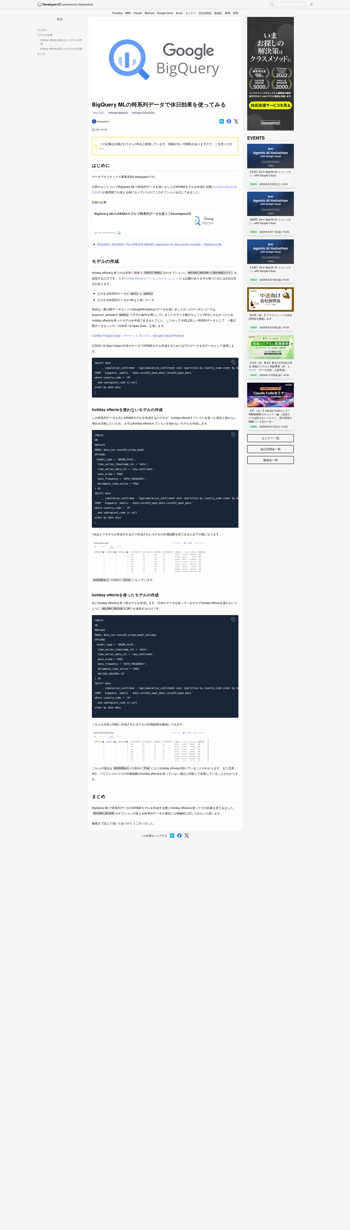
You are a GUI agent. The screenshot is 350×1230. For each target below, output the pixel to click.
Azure (179, 13)
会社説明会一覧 (270, 449)
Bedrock (149, 13)
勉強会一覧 (270, 460)
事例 (227, 13)
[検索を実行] (272, 4)
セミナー (191, 13)
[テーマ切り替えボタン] (311, 4)
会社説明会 (205, 13)
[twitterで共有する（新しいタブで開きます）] (236, 121)
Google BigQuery (119, 112)
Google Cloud (165, 13)
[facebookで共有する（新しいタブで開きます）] (229, 121)
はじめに (42, 29)
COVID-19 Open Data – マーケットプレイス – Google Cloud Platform (138, 335)
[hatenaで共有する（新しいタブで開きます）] (221, 121)
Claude (138, 13)
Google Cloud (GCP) (144, 112)
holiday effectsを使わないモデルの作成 (61, 41)
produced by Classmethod (78, 4)
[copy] (233, 362)
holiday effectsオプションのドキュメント (151, 278)
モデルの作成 (44, 35)
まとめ (41, 54)
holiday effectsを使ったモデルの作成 (61, 48)
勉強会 (218, 13)
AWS (128, 13)
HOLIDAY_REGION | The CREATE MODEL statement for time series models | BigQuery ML (159, 244)
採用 (235, 13)
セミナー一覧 (270, 438)
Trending (117, 13)
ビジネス (99, 112)
